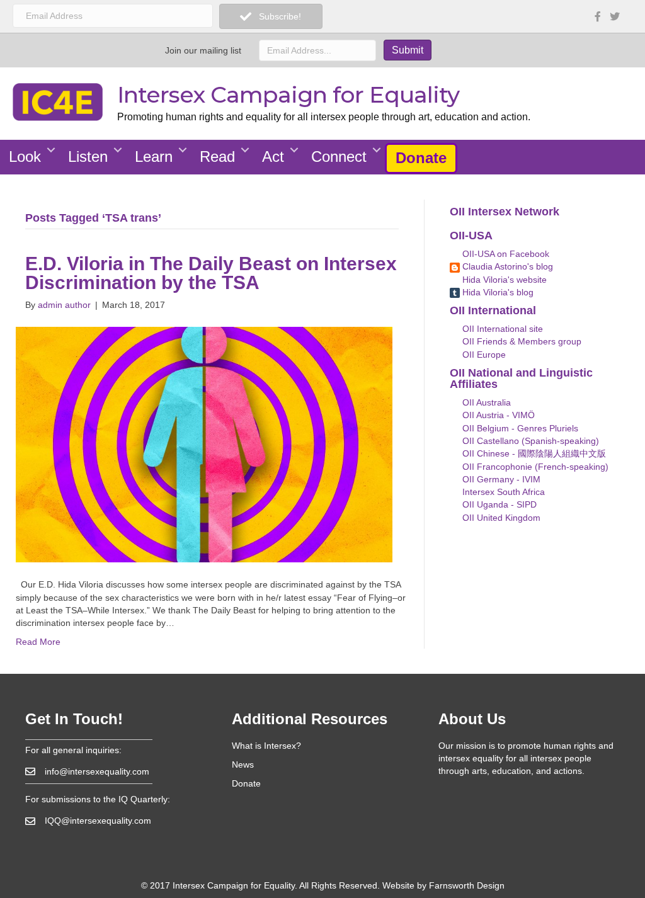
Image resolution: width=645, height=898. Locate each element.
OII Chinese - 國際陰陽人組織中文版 (533, 453)
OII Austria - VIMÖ (497, 415)
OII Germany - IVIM (500, 479)
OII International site (501, 329)
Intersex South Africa (502, 492)
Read (217, 156)
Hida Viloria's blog (497, 292)
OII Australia (485, 402)
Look (25, 156)
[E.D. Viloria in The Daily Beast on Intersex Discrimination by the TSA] (204, 444)
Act (273, 156)
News (243, 764)
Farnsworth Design (467, 885)
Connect (339, 156)
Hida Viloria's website (503, 280)
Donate (421, 157)
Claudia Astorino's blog (506, 266)
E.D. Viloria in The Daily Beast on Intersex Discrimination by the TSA (211, 273)
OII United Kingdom (500, 518)
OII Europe (483, 355)
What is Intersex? (266, 746)
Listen (88, 156)
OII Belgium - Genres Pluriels (519, 428)
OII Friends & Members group (520, 341)
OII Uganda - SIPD (498, 504)
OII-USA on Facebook (504, 254)
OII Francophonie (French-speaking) (534, 467)
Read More (38, 642)
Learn (154, 156)
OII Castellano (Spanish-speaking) (529, 441)
